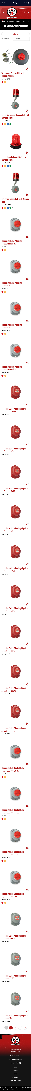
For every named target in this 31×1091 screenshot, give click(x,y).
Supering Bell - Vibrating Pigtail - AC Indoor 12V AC (14, 1017)
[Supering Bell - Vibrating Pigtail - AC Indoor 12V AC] (15, 999)
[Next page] (25, 1028)
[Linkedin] (20, 1063)
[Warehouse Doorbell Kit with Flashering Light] (15, 57)
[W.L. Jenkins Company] (12, 12)
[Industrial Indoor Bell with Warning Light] (15, 183)
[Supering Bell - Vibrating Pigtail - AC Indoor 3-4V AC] (15, 919)
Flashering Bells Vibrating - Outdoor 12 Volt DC (12, 242)
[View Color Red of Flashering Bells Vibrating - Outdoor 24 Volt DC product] (2, 292)
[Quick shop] (27, 69)
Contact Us (15, 1071)
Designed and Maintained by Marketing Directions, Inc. (16, 1089)
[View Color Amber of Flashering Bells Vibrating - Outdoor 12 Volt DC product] (5, 250)
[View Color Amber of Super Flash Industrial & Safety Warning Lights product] (5, 166)
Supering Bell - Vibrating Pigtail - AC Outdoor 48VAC (14, 610)
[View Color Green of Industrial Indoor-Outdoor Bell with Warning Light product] (10, 124)
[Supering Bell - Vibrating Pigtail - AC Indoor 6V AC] (15, 959)
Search (15, 1067)
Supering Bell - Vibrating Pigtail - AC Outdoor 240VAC (14, 729)
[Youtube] (14, 1063)
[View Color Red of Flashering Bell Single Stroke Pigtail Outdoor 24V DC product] (2, 819)
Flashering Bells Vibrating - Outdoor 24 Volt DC (12, 284)
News (15, 1074)
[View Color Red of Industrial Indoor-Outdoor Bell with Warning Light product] (2, 124)
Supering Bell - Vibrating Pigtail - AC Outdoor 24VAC (14, 530)
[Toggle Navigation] (3, 12)
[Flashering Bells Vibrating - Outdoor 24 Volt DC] (15, 267)
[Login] (24, 12)
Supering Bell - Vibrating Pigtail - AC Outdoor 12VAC (14, 490)
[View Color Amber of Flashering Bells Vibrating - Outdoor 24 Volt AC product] (5, 334)
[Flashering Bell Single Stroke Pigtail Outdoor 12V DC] (15, 752)
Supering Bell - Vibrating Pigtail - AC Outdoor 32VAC (14, 570)
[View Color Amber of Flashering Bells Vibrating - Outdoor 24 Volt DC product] (5, 292)
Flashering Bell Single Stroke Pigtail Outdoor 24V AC (12, 853)
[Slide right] (29, 3)
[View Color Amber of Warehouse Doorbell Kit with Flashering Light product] (5, 82)
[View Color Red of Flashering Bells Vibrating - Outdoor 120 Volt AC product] (2, 376)
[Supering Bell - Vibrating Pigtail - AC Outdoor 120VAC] (15, 672)
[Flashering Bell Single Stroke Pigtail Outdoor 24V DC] (15, 794)
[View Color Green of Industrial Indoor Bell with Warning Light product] (10, 208)
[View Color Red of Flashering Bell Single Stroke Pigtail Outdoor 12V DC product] (2, 777)
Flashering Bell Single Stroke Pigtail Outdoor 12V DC (12, 769)
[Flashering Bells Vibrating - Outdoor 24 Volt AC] (15, 309)
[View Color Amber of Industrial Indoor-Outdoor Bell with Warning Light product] (5, 124)
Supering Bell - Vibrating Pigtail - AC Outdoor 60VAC (14, 649)
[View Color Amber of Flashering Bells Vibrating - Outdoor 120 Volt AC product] (5, 376)
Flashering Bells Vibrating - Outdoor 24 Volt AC (12, 326)
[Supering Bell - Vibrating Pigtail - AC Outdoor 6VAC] (15, 432)
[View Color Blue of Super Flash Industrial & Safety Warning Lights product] (8, 166)
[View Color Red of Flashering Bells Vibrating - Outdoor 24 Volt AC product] (2, 334)
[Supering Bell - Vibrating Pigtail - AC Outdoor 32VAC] (15, 552)
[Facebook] (11, 1063)
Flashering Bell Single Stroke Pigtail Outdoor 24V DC (12, 811)
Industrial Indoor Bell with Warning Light (15, 200)
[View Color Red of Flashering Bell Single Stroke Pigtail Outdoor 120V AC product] (2, 903)
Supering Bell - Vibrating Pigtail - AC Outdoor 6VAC (14, 450)
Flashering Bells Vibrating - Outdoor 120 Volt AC (12, 368)
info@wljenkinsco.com (17, 1059)
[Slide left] (2, 3)
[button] (20, 12)
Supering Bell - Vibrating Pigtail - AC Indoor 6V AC (14, 977)
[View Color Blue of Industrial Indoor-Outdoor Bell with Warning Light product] (8, 124)
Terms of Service (15, 1084)
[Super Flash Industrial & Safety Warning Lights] (15, 141)
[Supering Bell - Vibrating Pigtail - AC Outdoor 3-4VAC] (15, 392)
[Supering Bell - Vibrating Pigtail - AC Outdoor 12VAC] (15, 472)
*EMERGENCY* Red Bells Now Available (15, 3)
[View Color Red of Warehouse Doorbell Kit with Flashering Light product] (2, 82)
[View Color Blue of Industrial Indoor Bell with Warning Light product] (8, 208)
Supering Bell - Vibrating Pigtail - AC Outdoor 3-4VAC (14, 410)
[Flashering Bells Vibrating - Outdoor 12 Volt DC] (15, 225)
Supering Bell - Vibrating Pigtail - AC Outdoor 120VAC (14, 689)
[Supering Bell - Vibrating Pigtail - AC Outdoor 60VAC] (15, 632)
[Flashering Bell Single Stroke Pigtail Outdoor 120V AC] (15, 878)
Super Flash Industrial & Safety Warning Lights (13, 158)
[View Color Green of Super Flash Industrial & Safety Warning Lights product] (10, 166)
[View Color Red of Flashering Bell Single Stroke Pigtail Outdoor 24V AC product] (2, 861)
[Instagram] (17, 1063)
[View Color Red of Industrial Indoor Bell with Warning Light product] (2, 208)
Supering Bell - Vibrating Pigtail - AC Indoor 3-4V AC (14, 937)
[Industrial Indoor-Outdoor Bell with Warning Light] (15, 99)
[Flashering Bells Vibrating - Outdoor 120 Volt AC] (15, 350)
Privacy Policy (15, 1077)
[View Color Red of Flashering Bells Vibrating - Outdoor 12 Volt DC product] (2, 250)
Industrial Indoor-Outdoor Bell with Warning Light (15, 116)
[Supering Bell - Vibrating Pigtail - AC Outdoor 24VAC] (15, 512)
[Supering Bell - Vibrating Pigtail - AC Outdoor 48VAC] (15, 592)
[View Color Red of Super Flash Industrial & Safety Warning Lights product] (2, 166)
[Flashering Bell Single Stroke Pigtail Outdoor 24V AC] (15, 836)
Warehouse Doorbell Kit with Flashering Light (12, 74)
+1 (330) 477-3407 (15, 1055)
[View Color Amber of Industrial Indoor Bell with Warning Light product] (5, 208)
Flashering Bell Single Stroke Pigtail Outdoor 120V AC (12, 895)
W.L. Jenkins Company (10, 1087)
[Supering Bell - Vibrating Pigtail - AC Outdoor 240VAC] (15, 712)
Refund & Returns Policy (15, 1081)
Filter (14, 34)
